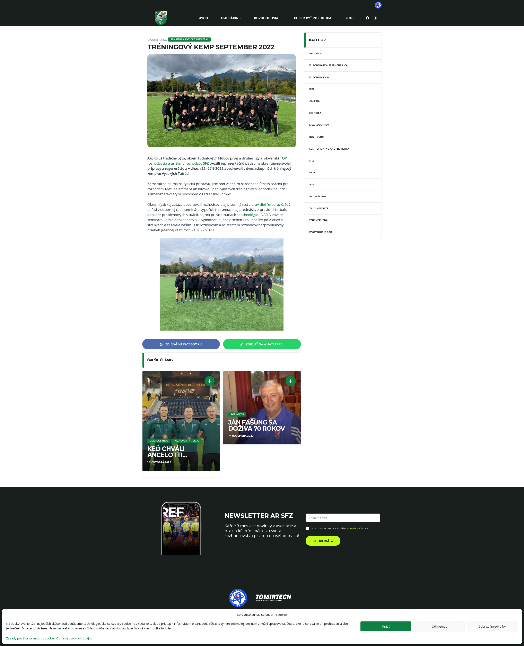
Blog (348, 18)
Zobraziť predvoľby (492, 626)
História (315, 113)
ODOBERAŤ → (323, 541)
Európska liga (319, 77)
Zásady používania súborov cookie (30, 638)
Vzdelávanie (317, 196)
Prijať (386, 626)
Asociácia (229, 18)
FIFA (311, 89)
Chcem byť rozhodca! (313, 18)
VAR (311, 184)
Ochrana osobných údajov (74, 638)
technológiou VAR (253, 214)
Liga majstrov (319, 124)
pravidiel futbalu (265, 204)
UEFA (312, 172)
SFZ (311, 160)
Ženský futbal (319, 220)
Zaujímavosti (318, 208)
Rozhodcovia (266, 18)
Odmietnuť (439, 626)
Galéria (314, 101)
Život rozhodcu (320, 232)
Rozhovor (316, 137)
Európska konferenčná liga (328, 65)
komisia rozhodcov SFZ (182, 219)
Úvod (203, 18)
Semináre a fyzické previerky (329, 148)
